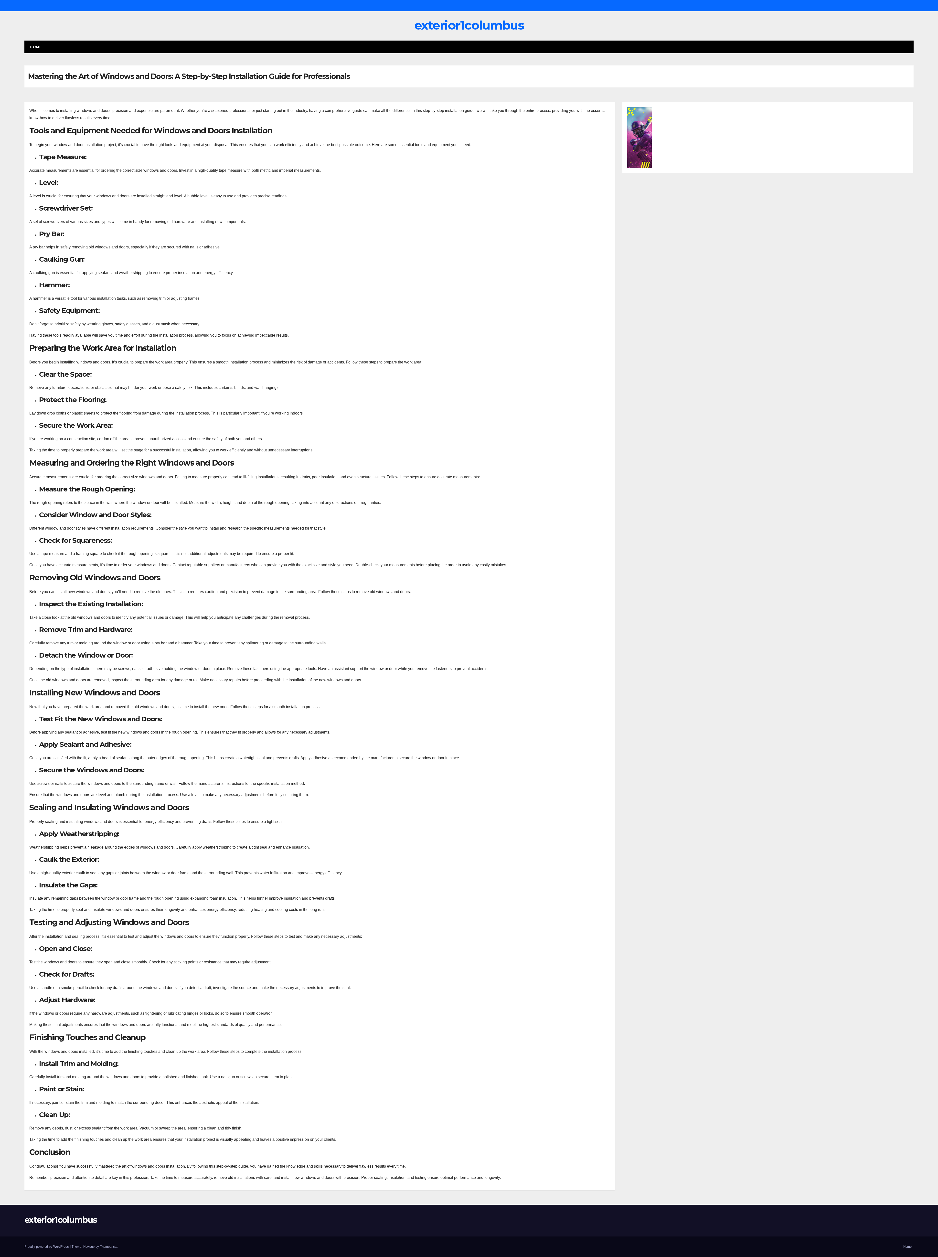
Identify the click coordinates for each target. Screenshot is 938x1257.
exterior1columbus (469, 25)
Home (36, 47)
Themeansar (108, 1246)
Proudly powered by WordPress (47, 1246)
